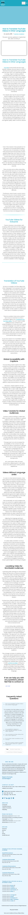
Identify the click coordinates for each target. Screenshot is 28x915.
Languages (4, 804)
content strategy (13, 663)
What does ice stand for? (7, 816)
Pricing (3, 833)
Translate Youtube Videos (15, 749)
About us (4, 830)
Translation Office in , (10, 899)
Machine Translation (19, 34)
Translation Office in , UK (8, 900)
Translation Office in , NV (9, 894)
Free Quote (4, 828)
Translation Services (6, 806)
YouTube (6, 67)
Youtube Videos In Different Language (14, 752)
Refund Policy (21, 913)
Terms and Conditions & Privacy (11, 913)
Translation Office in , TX (8, 891)
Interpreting (4, 809)
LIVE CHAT (8, 686)
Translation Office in (8, 896)
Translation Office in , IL (8, 886)
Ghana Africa (5, 822)
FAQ (3, 832)
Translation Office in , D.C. (10, 897)
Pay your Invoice (14, 909)
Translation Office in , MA (8, 885)
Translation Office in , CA (9, 888)
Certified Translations (6, 807)
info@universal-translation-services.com (13, 791)
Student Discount (6, 835)
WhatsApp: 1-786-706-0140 (10, 794)
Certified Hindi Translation (7, 820)
